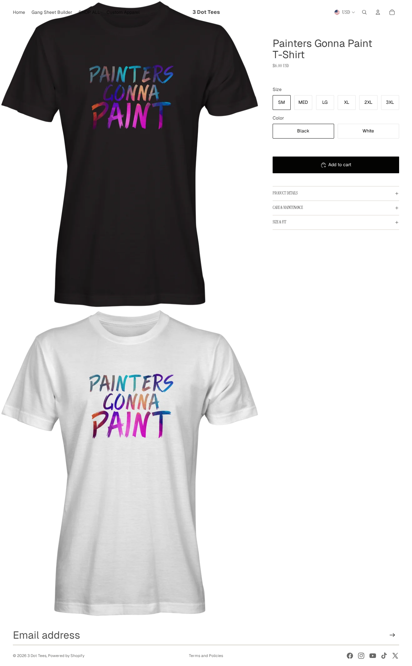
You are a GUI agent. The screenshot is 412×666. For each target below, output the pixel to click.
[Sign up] (392, 635)
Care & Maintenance (288, 207)
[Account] (378, 12)
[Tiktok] (384, 656)
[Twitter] (395, 656)
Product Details (285, 193)
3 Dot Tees (36, 655)
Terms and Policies (206, 655)
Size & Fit (279, 222)
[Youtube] (373, 656)
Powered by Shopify (66, 655)
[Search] (364, 12)
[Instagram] (361, 656)
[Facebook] (350, 656)
